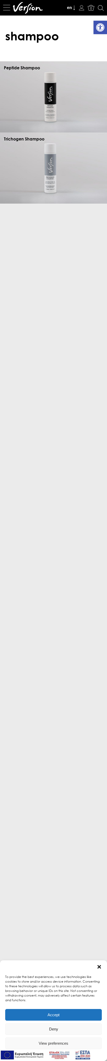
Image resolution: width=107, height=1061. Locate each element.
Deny (53, 1029)
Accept (53, 1015)
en (69, 7)
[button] (99, 966)
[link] (100, 27)
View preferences (53, 1043)
